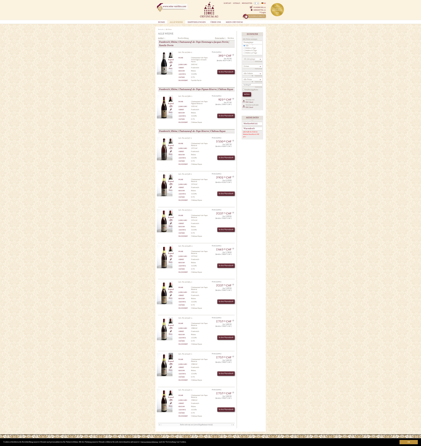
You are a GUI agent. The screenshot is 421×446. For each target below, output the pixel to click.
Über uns (215, 22)
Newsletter (247, 3)
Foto (170, 68)
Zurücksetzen (258, 61)
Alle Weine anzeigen (250, 39)
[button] (252, 59)
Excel (251, 102)
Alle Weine (176, 22)
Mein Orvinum (234, 22)
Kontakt (227, 3)
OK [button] (408, 442)
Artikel (161, 38)
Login (263, 12)
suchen (247, 94)
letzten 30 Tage (251, 53)
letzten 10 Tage (251, 50)
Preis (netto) (220, 38)
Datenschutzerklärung (149, 442)
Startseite (161, 29)
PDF (247, 102)
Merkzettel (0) (259, 10)
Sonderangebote (257, 16)
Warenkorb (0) (259, 7)
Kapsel (171, 59)
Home (161, 22)
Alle (247, 46)
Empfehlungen (197, 22)
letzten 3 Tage (250, 48)
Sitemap (236, 3)
